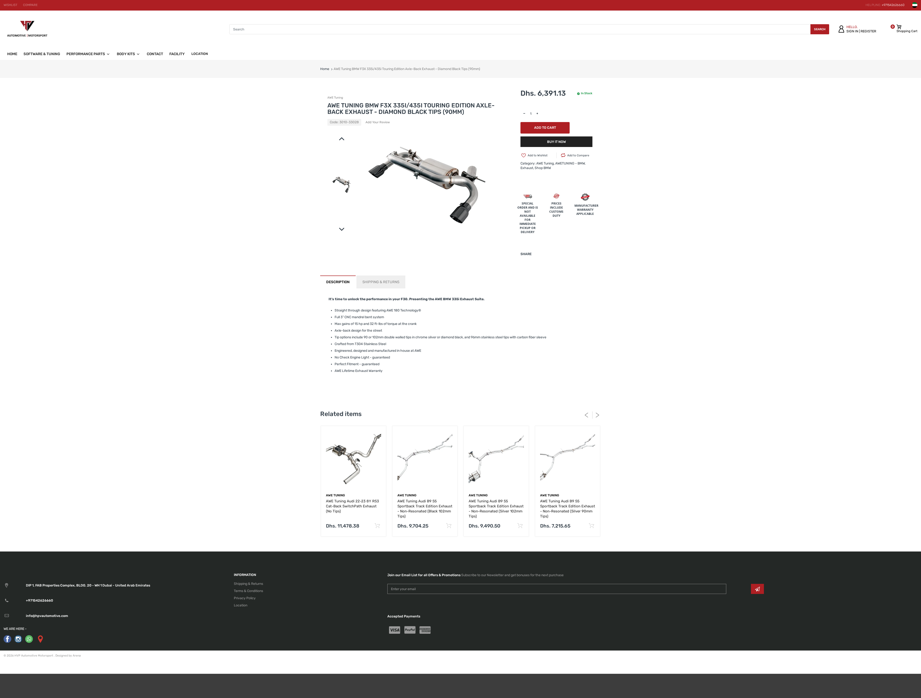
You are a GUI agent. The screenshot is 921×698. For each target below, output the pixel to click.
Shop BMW (543, 168)
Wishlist (11, 5)
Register (868, 31)
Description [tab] (338, 282)
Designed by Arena (68, 655)
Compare (30, 5)
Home (324, 69)
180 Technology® (407, 310)
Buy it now (556, 142)
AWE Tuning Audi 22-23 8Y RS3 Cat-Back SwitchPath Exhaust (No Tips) (352, 506)
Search (820, 29)
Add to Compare (578, 155)
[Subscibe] (757, 589)
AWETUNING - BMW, (570, 163)
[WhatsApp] (29, 639)
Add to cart (545, 128)
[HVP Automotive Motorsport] (27, 29)
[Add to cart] (377, 525)
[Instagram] (18, 639)
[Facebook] (7, 639)
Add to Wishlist (538, 155)
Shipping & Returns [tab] (380, 282)
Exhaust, (527, 168)
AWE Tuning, (545, 163)
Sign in (852, 31)
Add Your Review (378, 122)
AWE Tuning (335, 97)
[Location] (40, 639)
